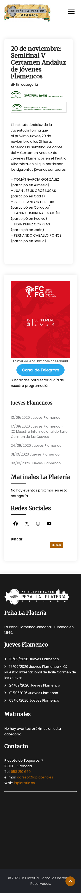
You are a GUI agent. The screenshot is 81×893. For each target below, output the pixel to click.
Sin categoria (27, 84)
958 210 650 (21, 771)
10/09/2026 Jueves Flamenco (35, 417)
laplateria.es (24, 782)
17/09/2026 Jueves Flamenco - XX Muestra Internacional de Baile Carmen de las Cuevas (39, 431)
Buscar (16, 539)
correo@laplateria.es (35, 777)
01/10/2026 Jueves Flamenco (35, 454)
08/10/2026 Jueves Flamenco (36, 463)
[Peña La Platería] (27, 13)
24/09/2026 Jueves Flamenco (36, 445)
